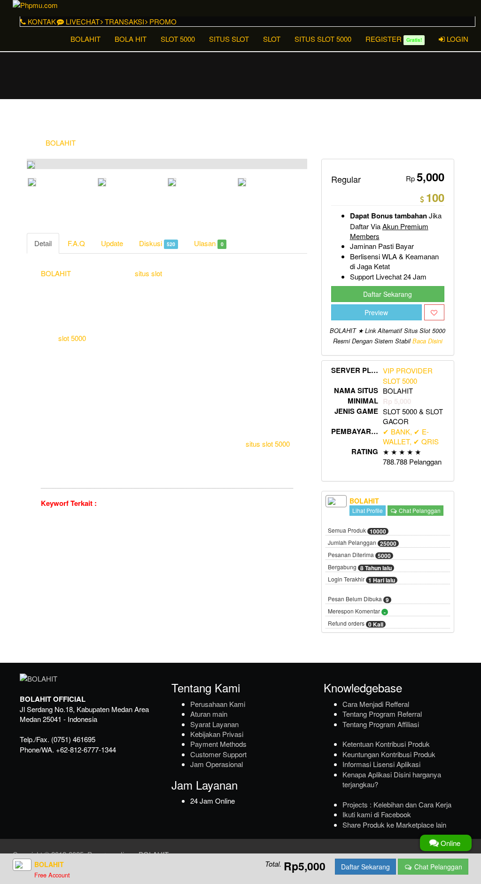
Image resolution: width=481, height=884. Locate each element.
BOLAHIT (85, 39)
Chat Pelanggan (419, 510)
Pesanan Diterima (359, 555)
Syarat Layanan (214, 724)
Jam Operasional (216, 764)
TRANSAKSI (123, 21)
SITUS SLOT (229, 39)
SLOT (271, 39)
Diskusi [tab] (157, 243)
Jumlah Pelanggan (362, 543)
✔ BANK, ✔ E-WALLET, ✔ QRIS (411, 436)
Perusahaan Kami (217, 704)
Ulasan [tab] (208, 243)
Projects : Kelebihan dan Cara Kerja (396, 804)
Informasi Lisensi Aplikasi (381, 764)
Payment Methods (218, 744)
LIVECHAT (82, 21)
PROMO (162, 21)
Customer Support (218, 754)
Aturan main (208, 714)
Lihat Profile (367, 510)
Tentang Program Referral (382, 714)
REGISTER (393, 39)
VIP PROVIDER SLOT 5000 (408, 375)
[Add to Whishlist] (434, 312)
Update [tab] (112, 243)
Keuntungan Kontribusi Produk (388, 754)
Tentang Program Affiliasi (380, 724)
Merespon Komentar (357, 611)
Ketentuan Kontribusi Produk (386, 744)
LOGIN (456, 39)
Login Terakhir (361, 579)
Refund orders (355, 623)
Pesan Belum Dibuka (358, 599)
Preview (376, 312)
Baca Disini (427, 341)
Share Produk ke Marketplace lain (394, 825)
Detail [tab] (43, 243)
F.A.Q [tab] (76, 243)
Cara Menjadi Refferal (375, 704)
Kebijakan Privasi (216, 734)
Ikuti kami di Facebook (376, 814)
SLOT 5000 (178, 39)
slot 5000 (72, 338)
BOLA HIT (131, 39)
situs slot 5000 (268, 444)
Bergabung (360, 567)
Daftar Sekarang (387, 294)
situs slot (148, 273)
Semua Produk (357, 530)
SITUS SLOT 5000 (323, 39)
